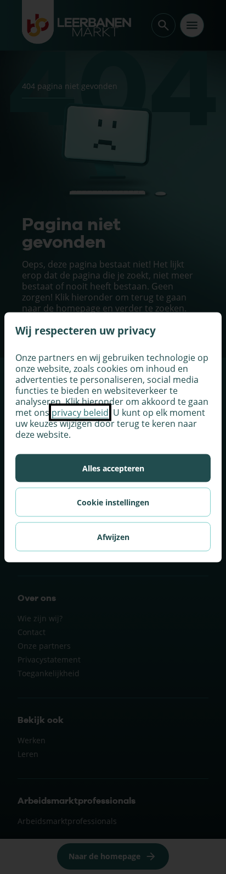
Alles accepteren (113, 468)
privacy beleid (80, 412)
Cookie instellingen (113, 502)
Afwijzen (113, 536)
